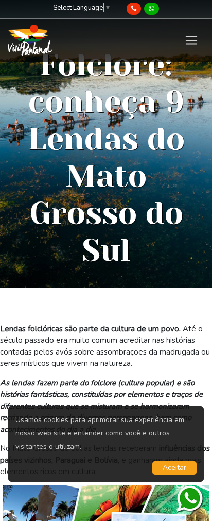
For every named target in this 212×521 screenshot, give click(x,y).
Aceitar (174, 468)
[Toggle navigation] (191, 40)
